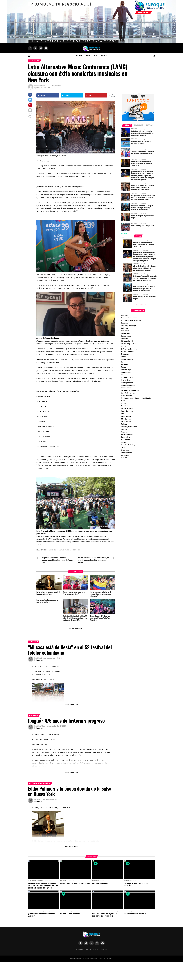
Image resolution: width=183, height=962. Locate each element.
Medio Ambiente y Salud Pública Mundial (136, 398)
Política (124, 424)
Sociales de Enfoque (129, 445)
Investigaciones (127, 383)
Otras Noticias (126, 416)
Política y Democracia (129, 427)
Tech (123, 447)
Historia (124, 375)
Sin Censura (125, 440)
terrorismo (125, 450)
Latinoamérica (126, 388)
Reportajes (125, 432)
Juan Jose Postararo (129, 385)
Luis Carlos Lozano (128, 393)
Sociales (124, 442)
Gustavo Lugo (126, 370)
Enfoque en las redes (129, 349)
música (68, 550)
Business (104, 56)
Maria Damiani (126, 396)
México (123, 401)
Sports (96, 56)
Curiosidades (126, 336)
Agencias (124, 315)
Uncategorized (126, 453)
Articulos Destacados (129, 318)
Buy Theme (79, 56)
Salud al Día (125, 437)
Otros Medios (126, 421)
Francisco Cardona (43, 88)
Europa (123, 362)
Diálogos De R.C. (127, 341)
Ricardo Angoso (127, 434)
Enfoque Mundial (127, 351)
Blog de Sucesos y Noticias (131, 320)
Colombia (124, 328)
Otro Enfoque (126, 419)
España (124, 357)
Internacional (126, 380)
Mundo (123, 403)
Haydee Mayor (126, 372)
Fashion (88, 56)
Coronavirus (125, 333)
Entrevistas (125, 354)
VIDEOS (124, 458)
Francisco (40, 660)
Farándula (124, 364)
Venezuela (125, 455)
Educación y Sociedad (129, 344)
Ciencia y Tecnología (129, 326)
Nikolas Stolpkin (127, 409)
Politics (124, 429)
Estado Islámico (127, 359)
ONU (122, 414)
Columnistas (125, 331)
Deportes (124, 339)
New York (76, 550)
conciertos (54, 550)
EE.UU (123, 346)
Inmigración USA (127, 377)
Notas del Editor (127, 411)
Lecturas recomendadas (130, 390)
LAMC (62, 550)
